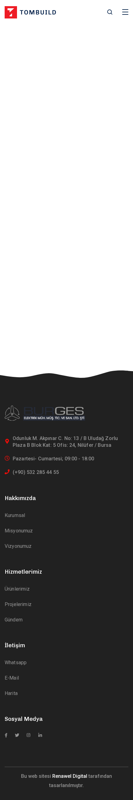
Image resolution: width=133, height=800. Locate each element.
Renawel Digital (69, 776)
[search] (109, 13)
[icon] (6, 735)
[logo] (30, 12)
